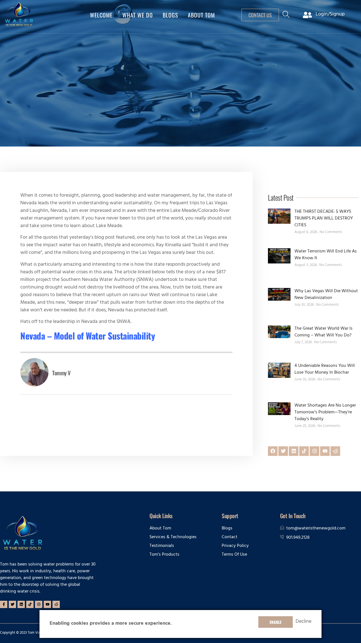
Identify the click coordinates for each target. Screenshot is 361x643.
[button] (286, 16)
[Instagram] (314, 451)
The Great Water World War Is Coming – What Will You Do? (323, 332)
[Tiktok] (304, 451)
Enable (275, 622)
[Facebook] (273, 451)
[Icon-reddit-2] (335, 451)
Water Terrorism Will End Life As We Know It (325, 255)
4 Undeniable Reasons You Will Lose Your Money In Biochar (324, 369)
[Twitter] (283, 451)
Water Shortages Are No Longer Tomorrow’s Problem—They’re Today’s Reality (325, 413)
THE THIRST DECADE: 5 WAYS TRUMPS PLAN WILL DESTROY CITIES (323, 219)
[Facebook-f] (3, 604)
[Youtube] (325, 451)
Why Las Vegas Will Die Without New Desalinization (326, 294)
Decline (303, 622)
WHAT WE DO (137, 15)
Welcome (101, 15)
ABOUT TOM (201, 15)
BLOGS (170, 15)
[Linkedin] (293, 451)
